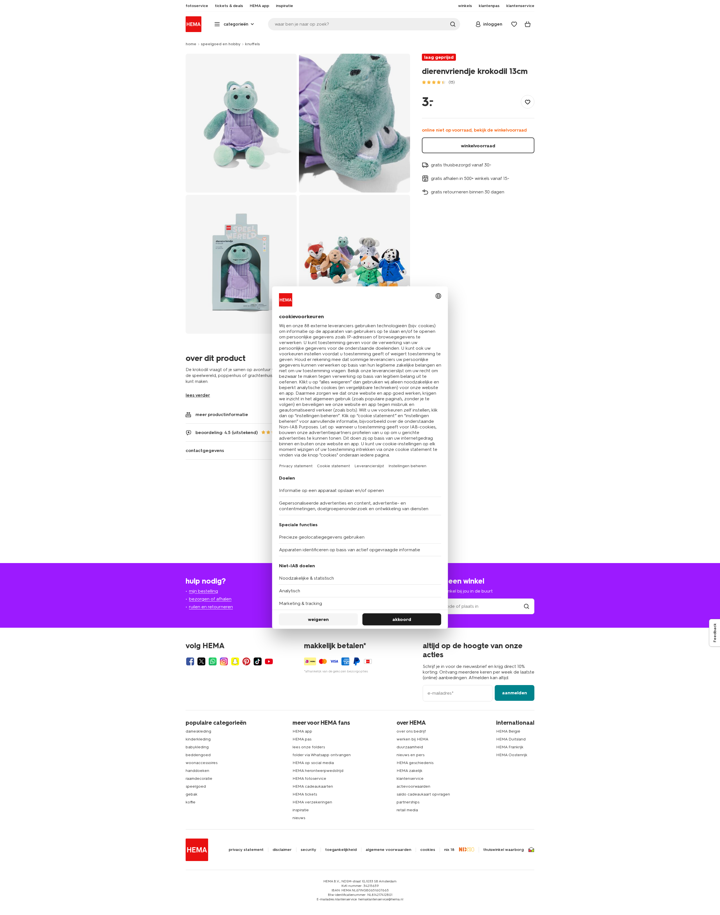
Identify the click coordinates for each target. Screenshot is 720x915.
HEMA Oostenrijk (511, 755)
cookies (427, 850)
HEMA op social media (313, 762)
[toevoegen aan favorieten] (527, 102)
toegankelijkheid (341, 850)
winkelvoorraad (478, 145)
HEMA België (508, 731)
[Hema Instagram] (224, 661)
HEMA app (302, 731)
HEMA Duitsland (511, 739)
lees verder (198, 395)
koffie (190, 802)
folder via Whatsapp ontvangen (321, 755)
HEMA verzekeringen (312, 802)
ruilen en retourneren (211, 606)
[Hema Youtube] (269, 661)
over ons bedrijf (411, 731)
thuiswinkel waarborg (503, 850)
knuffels (252, 44)
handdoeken (197, 770)
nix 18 (449, 850)
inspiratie (300, 810)
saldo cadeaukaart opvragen (423, 794)
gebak (191, 794)
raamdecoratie (199, 778)
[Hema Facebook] (190, 661)
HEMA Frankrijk (509, 747)
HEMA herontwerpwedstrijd (317, 770)
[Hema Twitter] (201, 661)
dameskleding (198, 731)
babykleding (197, 747)
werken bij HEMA (412, 739)
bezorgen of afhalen (210, 599)
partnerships (408, 802)
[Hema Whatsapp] (213, 661)
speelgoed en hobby (220, 44)
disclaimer (282, 850)
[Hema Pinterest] (246, 661)
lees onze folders (308, 747)
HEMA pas (301, 739)
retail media (407, 810)
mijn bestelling (203, 591)
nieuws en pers (410, 755)
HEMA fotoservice (309, 778)
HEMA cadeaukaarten (312, 786)
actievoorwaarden (413, 786)
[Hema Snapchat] (235, 661)
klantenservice (410, 778)
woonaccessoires (201, 762)
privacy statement (246, 850)
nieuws (298, 817)
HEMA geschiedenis (415, 762)
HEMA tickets (304, 794)
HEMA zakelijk (409, 770)
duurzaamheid (410, 747)
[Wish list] (514, 24)
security (308, 850)
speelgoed (196, 786)
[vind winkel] (526, 606)
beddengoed (198, 755)
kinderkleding (198, 739)
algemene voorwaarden (388, 850)
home (191, 44)
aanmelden (514, 692)
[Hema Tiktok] (258, 661)
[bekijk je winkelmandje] (527, 24)
